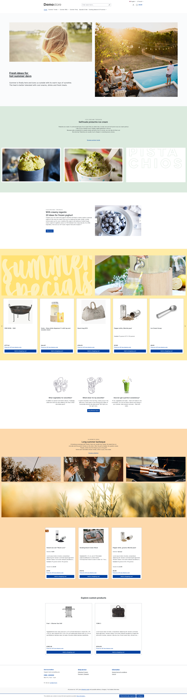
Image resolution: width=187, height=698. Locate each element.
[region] (118, 220)
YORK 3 (98, 623)
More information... (81, 696)
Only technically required (127, 696)
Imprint (114, 674)
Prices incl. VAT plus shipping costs (13, 347)
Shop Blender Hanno (93, 410)
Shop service (82, 669)
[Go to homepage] (52, 4)
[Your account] (133, 4)
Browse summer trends (93, 140)
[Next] (140, 220)
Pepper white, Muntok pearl (50, 328)
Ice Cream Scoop (83, 328)
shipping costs (85, 689)
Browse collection (93, 453)
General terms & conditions (119, 672)
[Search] (109, 4)
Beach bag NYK (10, 328)
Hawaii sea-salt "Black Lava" (56, 547)
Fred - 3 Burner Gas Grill (54, 623)
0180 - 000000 (49, 675)
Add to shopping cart (20, 351)
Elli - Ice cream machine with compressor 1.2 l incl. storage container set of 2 (129, 329)
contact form (53, 682)
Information (116, 669)
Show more (50, 231)
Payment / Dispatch (83, 674)
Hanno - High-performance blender (162, 328)
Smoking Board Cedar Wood (89, 547)
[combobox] (95, 4)
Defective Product (83, 672)
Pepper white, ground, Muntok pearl (124, 547)
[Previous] (96, 220)
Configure (140, 696)
